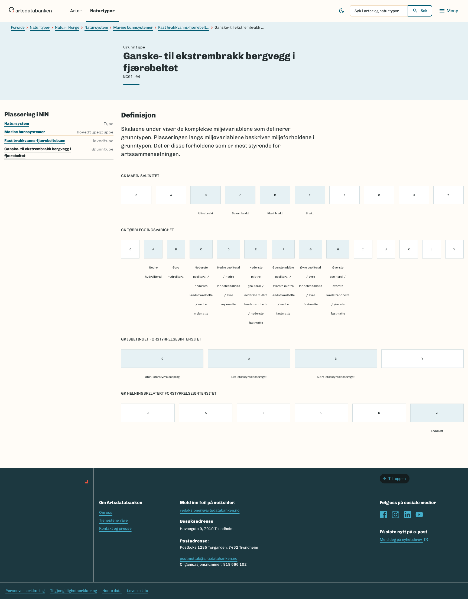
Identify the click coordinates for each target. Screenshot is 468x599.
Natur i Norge (67, 27)
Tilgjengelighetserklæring (73, 590)
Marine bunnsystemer (133, 27)
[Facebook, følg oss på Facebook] (383, 514)
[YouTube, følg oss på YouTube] (419, 514)
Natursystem (96, 27)
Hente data (112, 590)
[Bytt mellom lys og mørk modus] (341, 11)
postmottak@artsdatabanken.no (208, 558)
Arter (76, 10)
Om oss (105, 512)
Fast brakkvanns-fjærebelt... (183, 27)
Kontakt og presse (115, 528)
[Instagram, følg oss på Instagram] (395, 514)
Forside (18, 27)
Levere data (137, 590)
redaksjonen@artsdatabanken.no (209, 510)
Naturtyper (102, 10)
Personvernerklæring (25, 590)
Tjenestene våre (113, 520)
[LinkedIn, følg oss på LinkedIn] (407, 514)
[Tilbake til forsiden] (30, 11)
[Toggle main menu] (448, 11)
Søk (424, 10)
